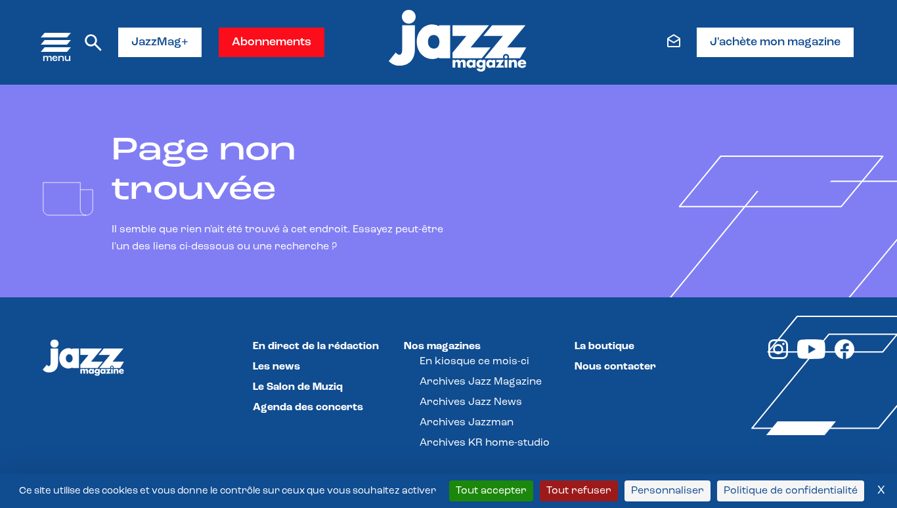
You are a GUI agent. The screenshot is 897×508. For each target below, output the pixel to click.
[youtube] (811, 356)
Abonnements (271, 43)
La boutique (604, 346)
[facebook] (844, 356)
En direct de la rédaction (316, 346)
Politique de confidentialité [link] (791, 491)
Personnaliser (667, 491)
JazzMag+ (159, 43)
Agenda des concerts (308, 407)
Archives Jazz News (471, 402)
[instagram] (778, 356)
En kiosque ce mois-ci (474, 361)
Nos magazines (442, 346)
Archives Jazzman (467, 422)
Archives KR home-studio (485, 443)
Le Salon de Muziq (298, 387)
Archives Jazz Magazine (481, 382)
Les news (276, 367)
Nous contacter (615, 367)
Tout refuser (578, 491)
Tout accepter (491, 491)
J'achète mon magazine (775, 43)
